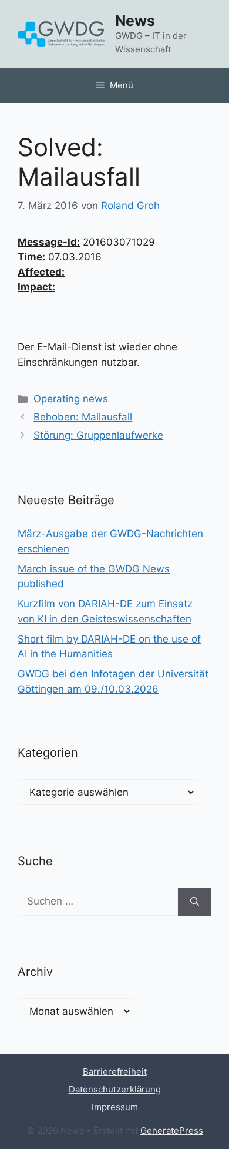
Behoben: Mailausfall (82, 417)
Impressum (115, 1106)
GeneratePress (171, 1130)
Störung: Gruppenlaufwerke (98, 435)
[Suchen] (194, 902)
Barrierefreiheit (115, 1071)
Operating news (70, 399)
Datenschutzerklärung (115, 1089)
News (135, 20)
